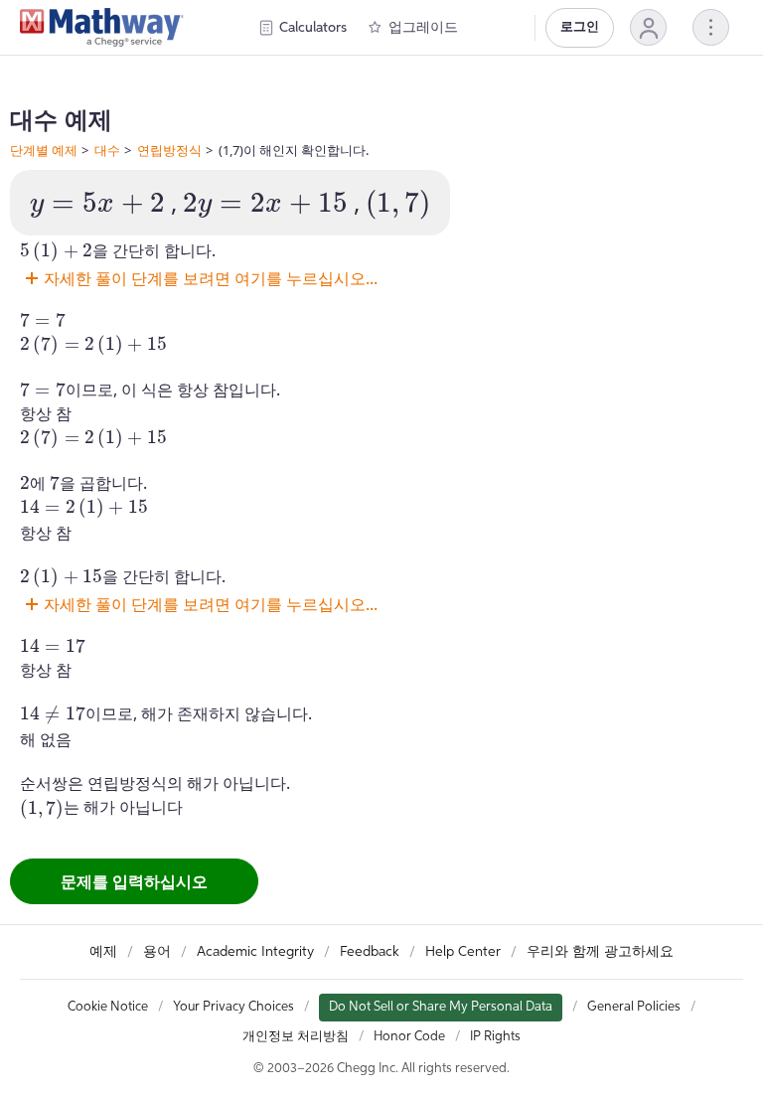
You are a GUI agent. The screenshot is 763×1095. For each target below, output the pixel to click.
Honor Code (409, 1036)
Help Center (463, 952)
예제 (103, 952)
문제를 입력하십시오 (134, 881)
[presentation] (97, 205)
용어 (157, 952)
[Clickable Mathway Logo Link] (102, 28)
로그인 (579, 27)
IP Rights (495, 1036)
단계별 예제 (43, 150)
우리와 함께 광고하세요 (600, 952)
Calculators (313, 28)
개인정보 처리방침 (295, 1036)
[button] (648, 27)
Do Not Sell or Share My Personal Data (440, 1007)
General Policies (634, 1007)
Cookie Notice (108, 1007)
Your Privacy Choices (233, 1007)
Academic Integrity (255, 952)
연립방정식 (169, 150)
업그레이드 (423, 28)
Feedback (369, 952)
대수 (107, 150)
